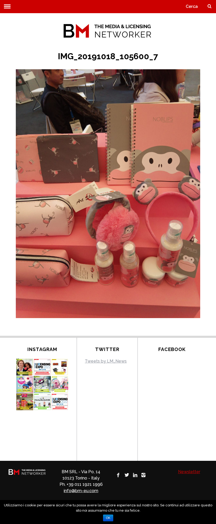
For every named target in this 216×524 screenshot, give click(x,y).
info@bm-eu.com (81, 490)
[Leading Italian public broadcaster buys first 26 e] (42, 384)
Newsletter (189, 471)
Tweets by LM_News (106, 361)
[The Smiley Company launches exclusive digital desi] (42, 401)
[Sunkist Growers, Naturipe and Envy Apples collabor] (24, 401)
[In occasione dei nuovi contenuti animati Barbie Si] (59, 384)
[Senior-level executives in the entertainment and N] (42, 367)
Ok (108, 518)
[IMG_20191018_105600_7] (108, 316)
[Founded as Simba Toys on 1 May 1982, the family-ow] (24, 367)
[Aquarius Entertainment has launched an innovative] (59, 367)
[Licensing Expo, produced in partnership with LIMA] (59, 401)
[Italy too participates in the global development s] (24, 384)
